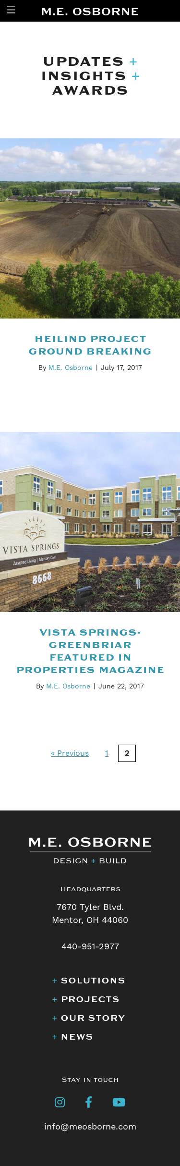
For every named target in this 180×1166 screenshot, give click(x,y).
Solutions (88, 980)
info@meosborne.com (90, 1126)
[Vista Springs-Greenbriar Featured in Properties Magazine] (90, 521)
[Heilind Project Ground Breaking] (90, 227)
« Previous (70, 753)
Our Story (88, 1018)
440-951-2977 (90, 946)
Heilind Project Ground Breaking (90, 345)
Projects (86, 999)
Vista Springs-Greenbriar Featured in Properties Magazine (90, 651)
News (72, 1036)
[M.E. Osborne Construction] (90, 11)
